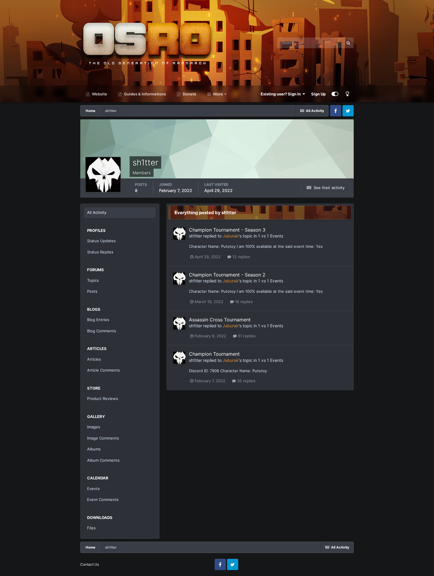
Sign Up (318, 94)
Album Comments (103, 460)
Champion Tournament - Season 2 (227, 275)
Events (93, 488)
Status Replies (100, 252)
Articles (94, 359)
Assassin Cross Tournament (220, 320)
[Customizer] (335, 94)
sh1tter (195, 235)
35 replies (245, 380)
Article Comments (103, 370)
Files (91, 527)
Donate (189, 94)
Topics (93, 280)
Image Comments (103, 438)
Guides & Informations (144, 94)
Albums (94, 449)
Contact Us (89, 564)
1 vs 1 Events (270, 235)
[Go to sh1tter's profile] (179, 233)
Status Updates (101, 240)
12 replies (240, 256)
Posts (92, 291)
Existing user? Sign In (282, 94)
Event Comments (103, 499)
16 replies (243, 301)
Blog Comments (101, 330)
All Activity (96, 212)
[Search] (348, 43)
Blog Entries (98, 319)
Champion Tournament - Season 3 (227, 230)
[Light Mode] (347, 94)
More (218, 94)
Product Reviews (102, 398)
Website (99, 94)
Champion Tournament (214, 354)
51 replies (246, 335)
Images (93, 426)
